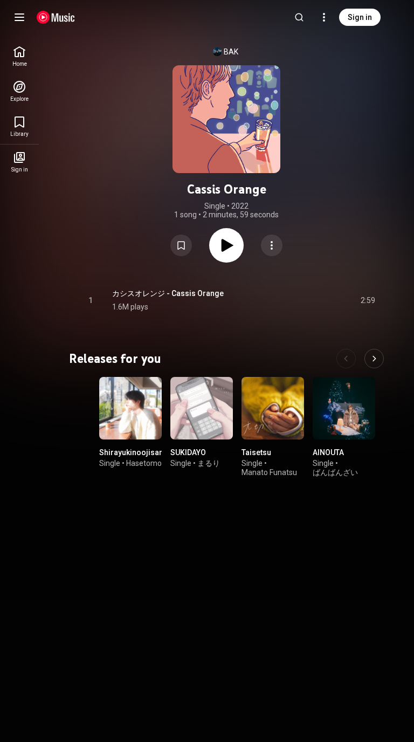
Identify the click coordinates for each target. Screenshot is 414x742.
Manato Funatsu (269, 472)
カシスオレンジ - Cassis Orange (168, 293)
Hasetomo (144, 463)
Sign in (360, 17)
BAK (231, 51)
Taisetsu (256, 452)
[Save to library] (181, 245)
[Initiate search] (299, 17)
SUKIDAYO (188, 452)
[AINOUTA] (344, 408)
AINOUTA (328, 452)
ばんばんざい (335, 472)
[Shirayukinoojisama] (130, 408)
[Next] (374, 358)
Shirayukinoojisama (134, 452)
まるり (208, 463)
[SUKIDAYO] (201, 408)
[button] (181, 245)
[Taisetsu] (273, 408)
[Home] (56, 17)
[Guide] (19, 17)
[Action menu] (271, 245)
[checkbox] (367, 300)
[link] (19, 56)
